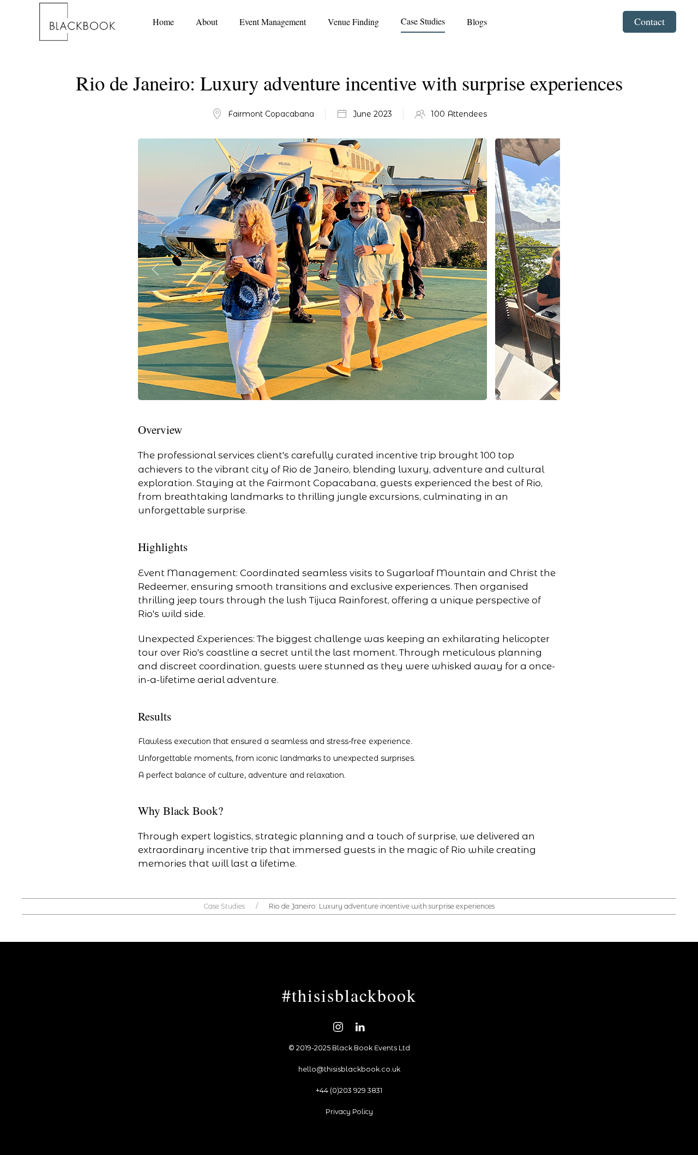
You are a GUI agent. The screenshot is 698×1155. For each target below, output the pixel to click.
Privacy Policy (349, 1112)
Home (163, 21)
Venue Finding (353, 21)
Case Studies (423, 21)
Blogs (477, 21)
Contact (649, 21)
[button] (155, 269)
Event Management (272, 21)
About (207, 21)
